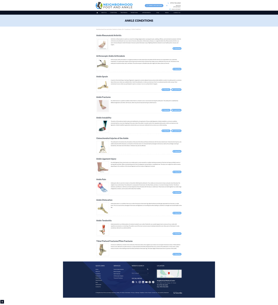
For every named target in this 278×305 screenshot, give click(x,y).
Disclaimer (127, 292)
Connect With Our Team (155, 5)
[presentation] (139, 21)
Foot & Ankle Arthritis (119, 269)
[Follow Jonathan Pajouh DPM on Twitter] (136, 282)
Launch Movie (177, 89)
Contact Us (98, 286)
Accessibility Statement (163, 292)
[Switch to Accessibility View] (2, 302)
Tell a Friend (148, 292)
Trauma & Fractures (118, 278)
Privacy (133, 292)
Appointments (99, 280)
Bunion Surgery (117, 271)
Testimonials (98, 284)
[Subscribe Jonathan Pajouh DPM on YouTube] (146, 282)
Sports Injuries (117, 273)
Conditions (128, 29)
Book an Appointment (177, 6)
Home (98, 13)
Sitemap (137, 292)
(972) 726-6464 (175, 3)
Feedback (142, 292)
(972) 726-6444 (164, 286)
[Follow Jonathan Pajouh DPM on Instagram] (139, 282)
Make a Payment (176, 9)
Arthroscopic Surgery (118, 275)
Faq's (97, 282)
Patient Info (98, 278)
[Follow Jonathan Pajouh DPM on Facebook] (133, 282)
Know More (178, 48)
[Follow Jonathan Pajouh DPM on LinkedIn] (143, 282)
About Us (98, 271)
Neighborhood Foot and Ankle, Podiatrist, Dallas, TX (109, 29)
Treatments (98, 275)
